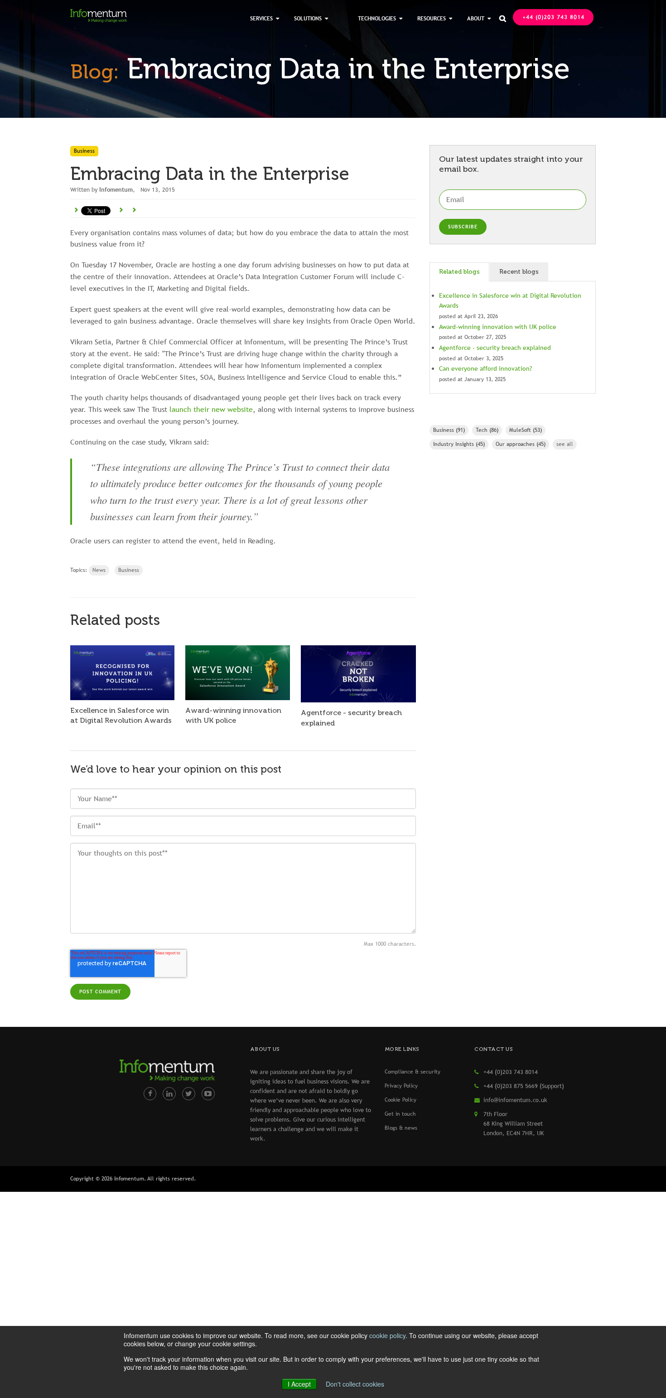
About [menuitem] (475, 19)
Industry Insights (459, 444)
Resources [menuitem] (431, 19)
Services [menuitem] (261, 19)
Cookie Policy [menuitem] (400, 1100)
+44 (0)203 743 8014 (510, 1072)
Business (128, 570)
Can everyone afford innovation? (485, 368)
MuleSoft (525, 430)
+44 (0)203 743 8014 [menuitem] (553, 17)
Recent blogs (519, 272)
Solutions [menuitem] (308, 19)
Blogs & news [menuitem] (401, 1128)
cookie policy (387, 1335)
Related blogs (459, 272)
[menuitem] (343, 13)
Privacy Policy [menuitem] (401, 1086)
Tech (487, 430)
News (99, 570)
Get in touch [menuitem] (400, 1114)
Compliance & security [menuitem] (412, 1072)
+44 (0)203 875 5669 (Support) (523, 1086)
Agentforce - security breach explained (495, 347)
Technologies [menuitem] (377, 19)
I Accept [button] (299, 1383)
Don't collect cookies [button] (355, 1383)
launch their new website (211, 409)
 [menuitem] (502, 18)
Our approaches (520, 444)
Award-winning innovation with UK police (497, 327)
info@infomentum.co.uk (515, 1100)
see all (564, 444)
